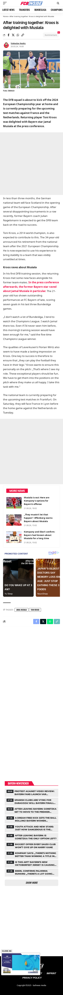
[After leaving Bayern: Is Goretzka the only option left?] (31, 836)
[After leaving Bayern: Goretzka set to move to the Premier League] (31, 810)
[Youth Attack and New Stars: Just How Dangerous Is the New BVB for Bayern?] (31, 828)
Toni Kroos (35, 609)
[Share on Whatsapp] (18, 35)
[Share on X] (13, 35)
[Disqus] (31, 668)
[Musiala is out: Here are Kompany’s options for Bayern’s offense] (14, 503)
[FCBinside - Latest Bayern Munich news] (31, 3)
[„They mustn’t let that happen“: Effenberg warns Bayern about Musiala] (14, 520)
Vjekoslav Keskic (18, 43)
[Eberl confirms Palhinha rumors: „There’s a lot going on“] (31, 872)
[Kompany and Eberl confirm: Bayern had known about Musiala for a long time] (14, 537)
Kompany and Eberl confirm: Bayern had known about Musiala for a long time (39, 535)
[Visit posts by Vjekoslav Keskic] (6, 45)
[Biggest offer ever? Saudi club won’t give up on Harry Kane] (31, 845)
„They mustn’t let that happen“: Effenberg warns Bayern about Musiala (38, 518)
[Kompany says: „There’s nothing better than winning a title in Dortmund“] (31, 854)
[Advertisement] (31, 163)
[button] (5, 3)
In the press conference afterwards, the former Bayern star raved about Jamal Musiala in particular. (31, 287)
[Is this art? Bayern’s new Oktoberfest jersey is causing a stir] (31, 863)
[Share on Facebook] (8, 35)
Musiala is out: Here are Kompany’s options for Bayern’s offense (36, 501)
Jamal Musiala (21, 609)
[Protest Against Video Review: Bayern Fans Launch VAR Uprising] (31, 792)
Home (5, 16)
